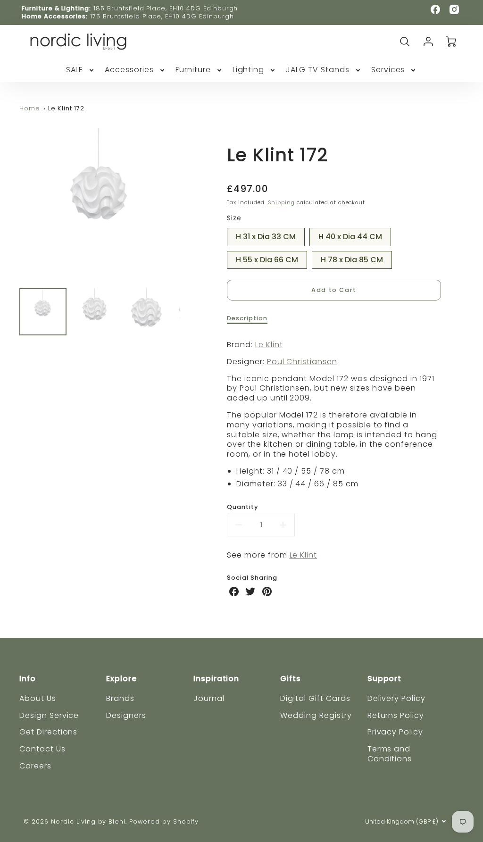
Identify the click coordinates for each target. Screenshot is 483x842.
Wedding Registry (315, 715)
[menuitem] (80, 70)
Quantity (242, 507)
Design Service (49, 715)
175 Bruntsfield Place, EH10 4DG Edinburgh (161, 16)
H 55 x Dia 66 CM (267, 258)
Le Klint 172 (66, 108)
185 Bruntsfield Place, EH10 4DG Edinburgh (165, 8)
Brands (120, 698)
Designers (126, 715)
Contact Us (42, 748)
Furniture (193, 70)
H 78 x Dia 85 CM (352, 258)
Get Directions (48, 731)
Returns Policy (395, 715)
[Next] (187, 205)
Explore (121, 678)
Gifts (290, 678)
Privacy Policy (395, 731)
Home (29, 108)
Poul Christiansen (302, 361)
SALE (74, 70)
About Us (37, 698)
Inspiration (216, 678)
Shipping (281, 202)
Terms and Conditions (389, 753)
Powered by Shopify (164, 821)
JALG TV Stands (317, 70)
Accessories (129, 70)
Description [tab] (247, 318)
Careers (35, 765)
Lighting (249, 70)
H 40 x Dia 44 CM (350, 235)
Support (384, 678)
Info (27, 678)
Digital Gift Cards (315, 698)
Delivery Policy (396, 698)
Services (388, 70)
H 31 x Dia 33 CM (266, 235)
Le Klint (269, 344)
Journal (209, 698)
